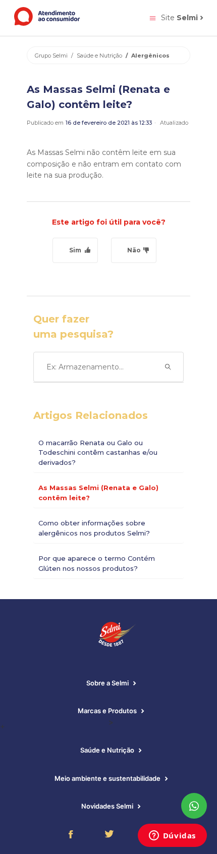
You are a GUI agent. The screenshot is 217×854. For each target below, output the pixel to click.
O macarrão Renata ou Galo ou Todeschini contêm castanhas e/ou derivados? (97, 452)
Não (134, 250)
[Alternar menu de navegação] (152, 17)
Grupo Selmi (51, 55)
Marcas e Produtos (108, 711)
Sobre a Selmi (108, 683)
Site (179, 17)
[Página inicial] (47, 23)
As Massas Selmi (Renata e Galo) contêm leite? (98, 493)
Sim (75, 250)
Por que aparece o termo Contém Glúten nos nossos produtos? (96, 563)
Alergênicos (150, 55)
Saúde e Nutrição (99, 55)
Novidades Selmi (108, 806)
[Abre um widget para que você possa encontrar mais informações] (172, 836)
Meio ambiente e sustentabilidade (108, 778)
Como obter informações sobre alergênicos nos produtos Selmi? (94, 528)
